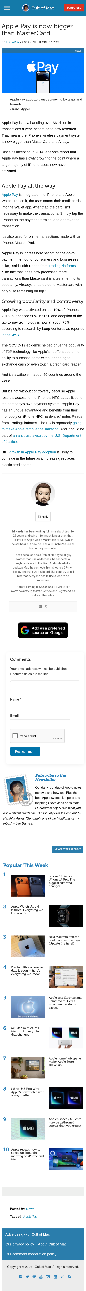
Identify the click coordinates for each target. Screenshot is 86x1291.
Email (15, 715)
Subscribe (74, 7)
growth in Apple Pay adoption (32, 452)
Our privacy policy (19, 1244)
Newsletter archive (67, 849)
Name (15, 699)
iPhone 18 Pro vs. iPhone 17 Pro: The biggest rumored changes (62, 881)
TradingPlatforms (62, 266)
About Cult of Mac (52, 1244)
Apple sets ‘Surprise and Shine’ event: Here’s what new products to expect (65, 1002)
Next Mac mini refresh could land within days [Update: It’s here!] (64, 940)
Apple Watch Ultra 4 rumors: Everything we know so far (27, 910)
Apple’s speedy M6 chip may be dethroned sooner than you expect (65, 1122)
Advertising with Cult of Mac (27, 1234)
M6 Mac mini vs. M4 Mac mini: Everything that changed (26, 1031)
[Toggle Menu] (7, 8)
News (78, 51)
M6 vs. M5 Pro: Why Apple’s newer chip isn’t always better (27, 1092)
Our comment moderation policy (30, 1254)
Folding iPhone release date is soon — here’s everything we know (27, 971)
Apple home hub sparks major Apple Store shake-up (65, 1062)
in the (10, 335)
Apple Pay (10, 195)
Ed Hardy (12, 42)
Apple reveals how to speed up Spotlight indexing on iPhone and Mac (27, 1154)
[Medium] (40, 607)
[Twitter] (46, 607)
